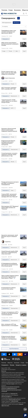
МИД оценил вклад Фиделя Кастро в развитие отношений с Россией (10, 44)
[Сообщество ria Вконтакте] (14, 354)
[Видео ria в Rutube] (25, 354)
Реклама (12, 365)
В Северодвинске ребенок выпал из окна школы (8, 288)
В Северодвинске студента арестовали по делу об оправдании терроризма (8, 301)
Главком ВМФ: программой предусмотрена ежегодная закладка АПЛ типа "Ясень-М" (9, 195)
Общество (9, 362)
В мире (22, 362)
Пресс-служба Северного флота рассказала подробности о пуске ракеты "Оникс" (10, 277)
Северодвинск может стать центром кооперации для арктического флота (8, 32)
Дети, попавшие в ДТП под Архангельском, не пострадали (9, 325)
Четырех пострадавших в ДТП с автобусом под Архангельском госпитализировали (10, 313)
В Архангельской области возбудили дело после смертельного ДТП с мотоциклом (8, 142)
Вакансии (3, 371)
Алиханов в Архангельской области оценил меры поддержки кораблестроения (9, 130)
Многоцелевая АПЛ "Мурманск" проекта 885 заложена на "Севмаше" (10, 208)
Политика (3, 362)
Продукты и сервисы (21, 365)
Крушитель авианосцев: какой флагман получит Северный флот (9, 236)
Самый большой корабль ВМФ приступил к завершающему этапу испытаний (9, 253)
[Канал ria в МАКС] (4, 354)
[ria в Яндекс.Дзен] (9, 354)
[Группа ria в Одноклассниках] (20, 354)
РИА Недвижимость (6, 22)
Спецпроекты (4, 365)
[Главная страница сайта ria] (8, 14)
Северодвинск (8, 18)
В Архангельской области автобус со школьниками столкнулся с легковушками (9, 338)
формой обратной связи (15, 399)
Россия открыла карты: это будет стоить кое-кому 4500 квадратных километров (8, 73)
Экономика (16, 362)
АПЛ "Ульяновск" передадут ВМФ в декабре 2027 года (8, 88)
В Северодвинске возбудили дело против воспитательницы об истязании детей (9, 265)
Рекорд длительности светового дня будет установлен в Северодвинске (10, 183)
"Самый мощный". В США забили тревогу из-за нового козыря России (9, 101)
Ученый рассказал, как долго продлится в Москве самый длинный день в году (9, 154)
